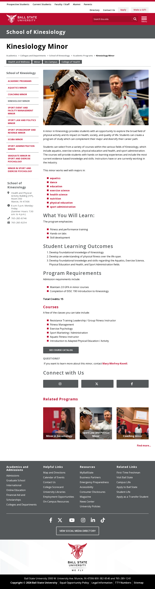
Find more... (144, 445)
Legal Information (102, 582)
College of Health (71, 61)
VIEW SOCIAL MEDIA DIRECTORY (77, 531)
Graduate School (15, 480)
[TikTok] (103, 520)
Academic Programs (83, 55)
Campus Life (124, 482)
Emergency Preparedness (94, 482)
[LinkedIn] (93, 520)
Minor (37, 61)
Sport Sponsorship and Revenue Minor (22, 131)
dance (53, 182)
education (56, 186)
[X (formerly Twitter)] (60, 520)
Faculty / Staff (62, 4)
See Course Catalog (61, 350)
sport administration (63, 206)
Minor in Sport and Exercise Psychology (20, 170)
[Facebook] (50, 520)
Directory (95, 10)
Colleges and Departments (33, 55)
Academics (11, 55)
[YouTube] (72, 520)
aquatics (55, 178)
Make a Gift (140, 9)
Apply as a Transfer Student (132, 496)
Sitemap (138, 582)
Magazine (85, 496)
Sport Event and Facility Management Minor (20, 110)
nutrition (55, 198)
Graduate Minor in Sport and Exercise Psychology (19, 158)
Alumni (76, 4)
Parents (88, 4)
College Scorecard (53, 487)
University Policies (90, 506)
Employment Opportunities (58, 496)
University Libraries (54, 492)
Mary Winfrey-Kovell (114, 363)
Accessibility (86, 487)
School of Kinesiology (36, 31)
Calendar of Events (53, 477)
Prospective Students (18, 4)
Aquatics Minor (17, 87)
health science (59, 194)
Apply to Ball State (127, 487)
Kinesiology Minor (19, 101)
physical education (61, 202)
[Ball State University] (78, 558)
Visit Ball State (125, 477)
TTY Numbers (123, 582)
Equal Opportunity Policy (74, 582)
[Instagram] (83, 520)
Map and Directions (54, 472)
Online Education (16, 490)
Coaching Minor (17, 94)
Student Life (123, 492)
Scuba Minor (15, 139)
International (13, 485)
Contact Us (109, 10)
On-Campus (51, 61)
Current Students (42, 4)
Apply (123, 9)
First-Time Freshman (128, 472)
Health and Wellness (19, 61)
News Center (87, 501)
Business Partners (90, 477)
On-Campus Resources (56, 501)
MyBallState (86, 472)
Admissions (12, 475)
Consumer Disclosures (92, 492)
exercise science (60, 190)
